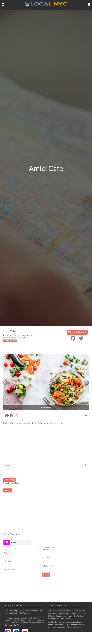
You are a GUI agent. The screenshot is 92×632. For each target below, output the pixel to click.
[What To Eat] (6, 542)
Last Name (46, 558)
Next (87, 465)
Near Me (8, 490)
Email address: (46, 566)
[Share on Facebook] (73, 338)
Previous (6, 465)
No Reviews (21, 337)
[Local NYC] (46, 5)
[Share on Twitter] (81, 338)
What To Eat (16, 543)
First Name (46, 550)
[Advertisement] (23, 515)
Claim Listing (9, 480)
